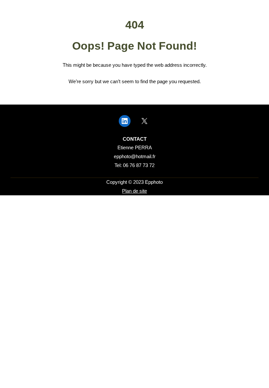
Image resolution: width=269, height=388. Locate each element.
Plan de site (134, 191)
